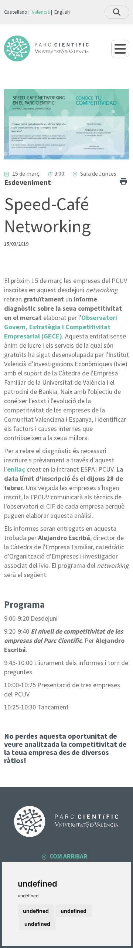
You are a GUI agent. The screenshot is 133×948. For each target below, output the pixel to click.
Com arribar (68, 856)
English (62, 12)
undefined (36, 911)
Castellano (15, 12)
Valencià (41, 12)
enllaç (16, 469)
